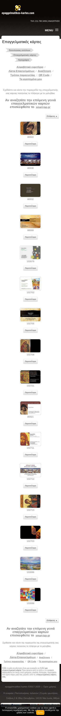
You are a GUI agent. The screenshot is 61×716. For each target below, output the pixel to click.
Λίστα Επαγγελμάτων (22, 71)
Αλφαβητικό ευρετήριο (30, 67)
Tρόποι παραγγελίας (22, 75)
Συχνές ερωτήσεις (49, 693)
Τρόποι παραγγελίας (14, 661)
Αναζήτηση (44, 71)
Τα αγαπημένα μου (30, 79)
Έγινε (40, 712)
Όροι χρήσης (49, 686)
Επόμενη (51, 116)
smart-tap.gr (43, 107)
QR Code (44, 75)
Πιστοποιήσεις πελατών (27, 693)
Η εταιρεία (8, 693)
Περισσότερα (30, 144)
